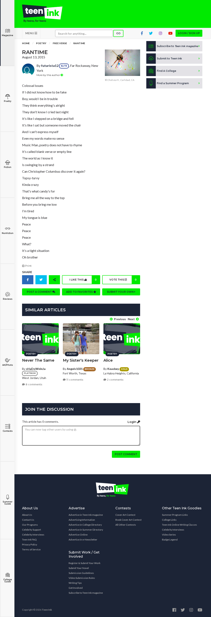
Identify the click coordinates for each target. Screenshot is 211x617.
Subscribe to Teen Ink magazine (86, 592)
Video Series (169, 534)
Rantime (79, 43)
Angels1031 (75, 368)
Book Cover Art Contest (128, 519)
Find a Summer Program (173, 83)
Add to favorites (79, 291)
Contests (8, 431)
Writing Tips (75, 582)
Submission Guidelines (81, 573)
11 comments (74, 379)
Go (118, 33)
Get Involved (76, 587)
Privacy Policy (29, 544)
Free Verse (60, 43)
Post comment (126, 454)
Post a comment (39, 291)
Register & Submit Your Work (84, 563)
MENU (30, 33)
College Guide (7, 580)
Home (26, 43)
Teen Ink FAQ (29, 539)
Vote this (123, 279)
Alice (108, 360)
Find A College (166, 70)
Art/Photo (7, 365)
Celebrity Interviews (33, 534)
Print (28, 265)
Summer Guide (7, 502)
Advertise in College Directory (85, 524)
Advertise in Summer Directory (86, 529)
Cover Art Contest (125, 514)
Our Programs (30, 524)
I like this (83, 279)
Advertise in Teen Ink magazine (86, 514)
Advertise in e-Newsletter (83, 539)
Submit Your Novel (79, 568)
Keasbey (113, 368)
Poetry (7, 101)
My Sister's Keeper (80, 360)
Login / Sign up (189, 33)
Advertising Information (82, 519)
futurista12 (50, 65)
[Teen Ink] (42, 13)
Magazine (7, 35)
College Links (169, 519)
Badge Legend (170, 539)
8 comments (33, 384)
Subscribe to (177, 46)
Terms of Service (31, 549)
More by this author (48, 75)
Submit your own (120, 291)
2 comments (114, 379)
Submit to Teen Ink (169, 58)
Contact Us (28, 519)
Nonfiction (7, 233)
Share (27, 272)
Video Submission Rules (82, 577)
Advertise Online (78, 534)
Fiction (7, 167)
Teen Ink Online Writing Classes (179, 524)
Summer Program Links (175, 514)
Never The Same (38, 360)
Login (132, 422)
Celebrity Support (31, 529)
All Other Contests (125, 524)
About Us (27, 514)
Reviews (7, 299)
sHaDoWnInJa (36, 368)
